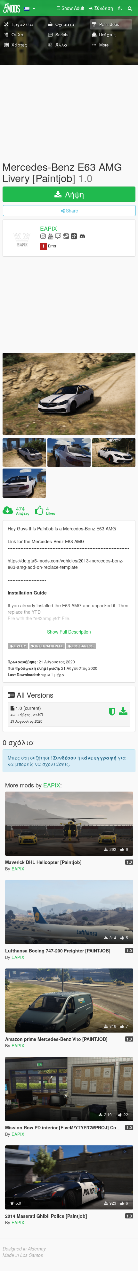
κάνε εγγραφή (99, 757)
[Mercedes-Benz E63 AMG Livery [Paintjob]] (69, 394)
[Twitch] (58, 235)
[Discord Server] (82, 235)
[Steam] (66, 235)
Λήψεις (22, 513)
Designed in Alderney (24, 1248)
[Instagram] (43, 235)
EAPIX (48, 228)
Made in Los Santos (23, 1255)
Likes (50, 513)
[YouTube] (50, 235)
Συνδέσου (64, 757)
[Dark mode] (120, 8)
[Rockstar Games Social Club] (73, 235)
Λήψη (73, 194)
